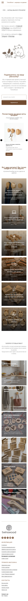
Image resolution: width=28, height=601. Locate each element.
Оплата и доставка (5, 567)
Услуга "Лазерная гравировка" (8, 574)
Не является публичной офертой (9, 551)
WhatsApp (11, 36)
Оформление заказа (6, 565)
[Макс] (3, 538)
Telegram (4, 36)
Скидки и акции (5, 558)
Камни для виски (9, 466)
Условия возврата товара (7, 571)
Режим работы (5, 585)
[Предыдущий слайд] (1, 140)
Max (20, 34)
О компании (4, 545)
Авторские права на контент (7, 554)
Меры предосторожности (7, 576)
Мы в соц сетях (5, 583)
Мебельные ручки (10, 363)
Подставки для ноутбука (12, 492)
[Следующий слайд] (27, 140)
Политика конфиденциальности (8, 547)
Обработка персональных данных (9, 549)
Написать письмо (5, 587)
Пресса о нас (4, 589)
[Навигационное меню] (3, 2)
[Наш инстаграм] (10, 538)
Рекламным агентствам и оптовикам (9, 569)
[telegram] (5, 538)
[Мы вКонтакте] (8, 538)
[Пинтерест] (13, 538)
